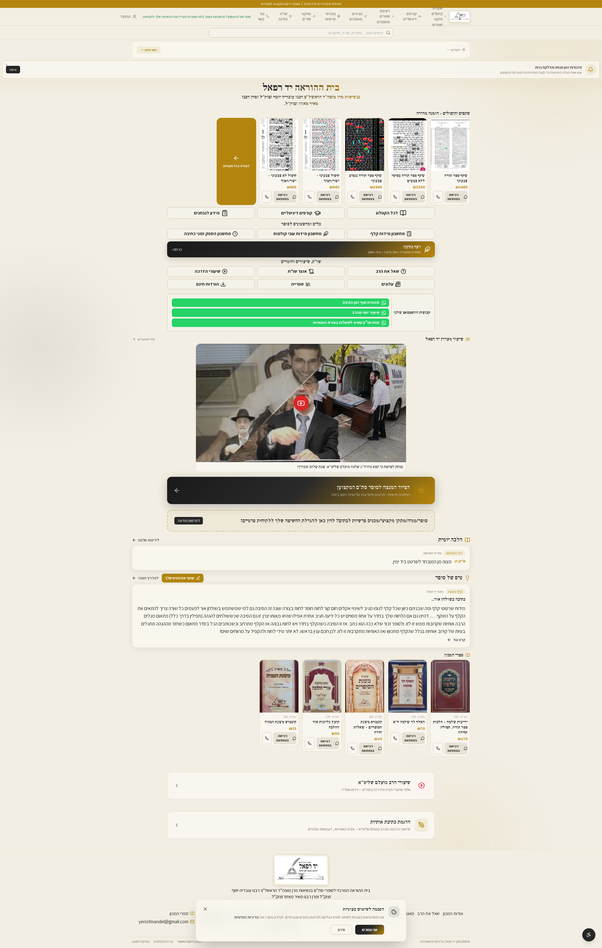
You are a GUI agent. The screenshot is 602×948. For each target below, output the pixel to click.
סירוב (341, 929)
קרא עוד (459, 639)
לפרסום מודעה (189, 520)
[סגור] (7, 65)
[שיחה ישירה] (438, 197)
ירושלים (456, 50)
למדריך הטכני (148, 578)
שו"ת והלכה (283, 16)
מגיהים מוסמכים (355, 16)
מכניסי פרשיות (330, 16)
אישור (13, 69)
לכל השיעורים (146, 339)
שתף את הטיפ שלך (179, 578)
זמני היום (151, 50)
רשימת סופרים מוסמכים (383, 16)
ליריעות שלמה (148, 540)
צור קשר (261, 16)
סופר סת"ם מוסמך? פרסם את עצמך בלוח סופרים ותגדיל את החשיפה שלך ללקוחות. (196, 16)
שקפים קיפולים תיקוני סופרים (437, 16)
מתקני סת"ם (306, 16)
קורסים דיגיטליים (410, 16)
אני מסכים (370, 929)
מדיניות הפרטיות (246, 917)
